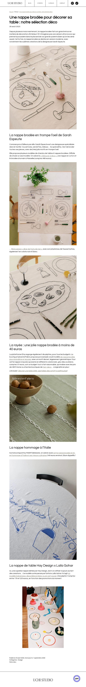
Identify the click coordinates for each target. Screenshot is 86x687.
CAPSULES (51, 3)
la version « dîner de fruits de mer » (28, 249)
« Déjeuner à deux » (49, 156)
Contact (62, 3)
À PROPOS (40, 3)
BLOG (29, 3)
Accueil (11, 11)
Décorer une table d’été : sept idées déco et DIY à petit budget (42, 371)
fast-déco (47, 367)
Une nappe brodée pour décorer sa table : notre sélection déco (35, 11)
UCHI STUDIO (15, 3)
